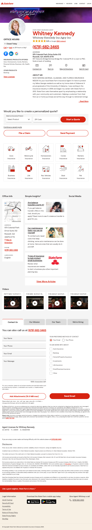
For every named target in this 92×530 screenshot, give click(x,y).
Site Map (5, 519)
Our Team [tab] (56, 322)
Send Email (69, 396)
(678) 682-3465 (46, 47)
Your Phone (8, 346)
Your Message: (9, 361)
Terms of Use (6, 509)
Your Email (8, 353)
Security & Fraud (7, 503)
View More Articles (46, 281)
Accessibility (6, 506)
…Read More (83, 101)
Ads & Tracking (7, 500)
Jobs (75, 3)
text (10, 47)
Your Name (8, 338)
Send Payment (67, 133)
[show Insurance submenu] (64, 3)
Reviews (69, 3)
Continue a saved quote (13, 127)
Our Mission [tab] (34, 322)
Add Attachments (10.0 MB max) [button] (24, 396)
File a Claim (24, 133)
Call (5, 47)
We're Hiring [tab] (78, 322)
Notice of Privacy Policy (10, 512)
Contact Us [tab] (13, 322)
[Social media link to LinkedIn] (11, 53)
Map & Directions (8, 241)
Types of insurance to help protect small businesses (36, 258)
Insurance (59, 3)
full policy (68, 464)
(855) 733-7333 (10, 418)
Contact (82, 3)
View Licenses (9, 77)
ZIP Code (38, 119)
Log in (89, 3)
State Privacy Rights (9, 516)
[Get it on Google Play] (48, 501)
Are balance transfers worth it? (36, 204)
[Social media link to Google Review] (16, 53)
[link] (7, 3)
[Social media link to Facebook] (6, 53)
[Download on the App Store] (33, 501)
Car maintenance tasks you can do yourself (35, 230)
